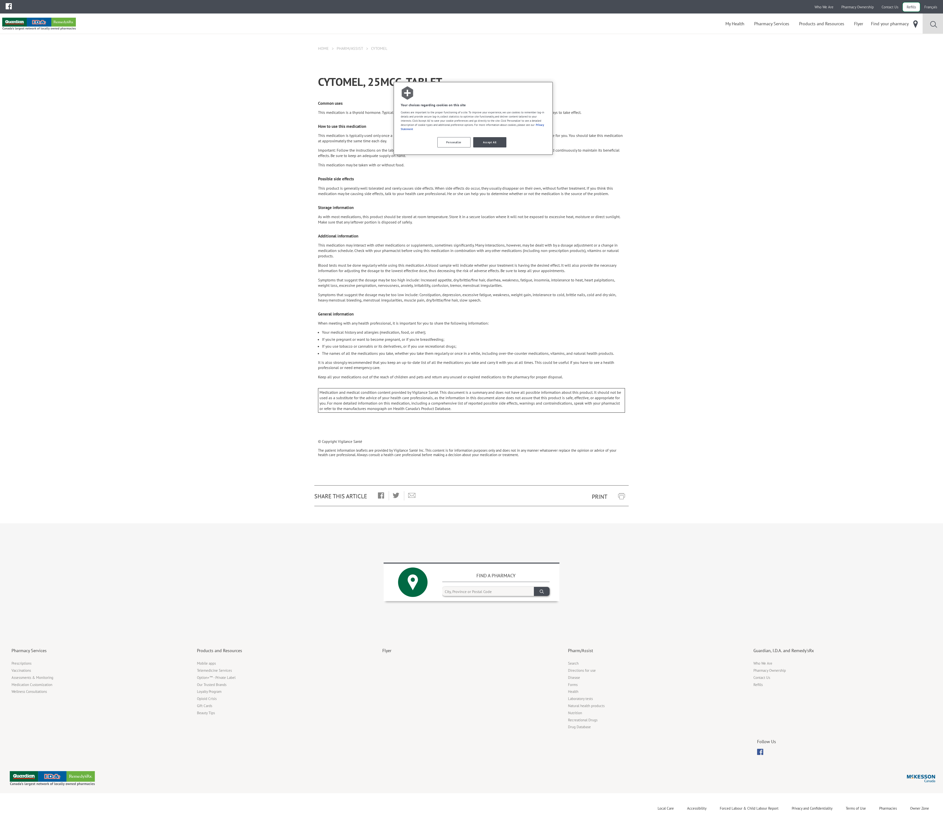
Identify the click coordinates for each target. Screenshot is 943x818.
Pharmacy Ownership (857, 7)
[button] (381, 496)
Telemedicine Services (214, 670)
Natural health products (586, 705)
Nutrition (575, 713)
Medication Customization (32, 684)
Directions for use (582, 670)
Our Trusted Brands (211, 684)
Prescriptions (21, 663)
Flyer (386, 650)
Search (573, 663)
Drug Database (579, 727)
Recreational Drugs (582, 720)
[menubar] (8, 6)
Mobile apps (206, 663)
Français (930, 7)
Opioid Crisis (207, 698)
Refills (911, 7)
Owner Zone (919, 808)
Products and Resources (219, 650)
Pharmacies (888, 808)
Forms (573, 684)
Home (323, 48)
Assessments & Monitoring (32, 677)
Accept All (490, 142)
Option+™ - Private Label (216, 677)
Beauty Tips (206, 713)
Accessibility (697, 808)
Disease (574, 677)
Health (573, 691)
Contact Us (890, 7)
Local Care (666, 808)
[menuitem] (9, 6)
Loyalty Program (209, 691)
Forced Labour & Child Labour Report (749, 808)
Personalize (453, 142)
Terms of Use (856, 808)
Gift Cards (204, 705)
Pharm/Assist (350, 48)
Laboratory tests (580, 698)
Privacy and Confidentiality (812, 808)
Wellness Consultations (29, 691)
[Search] (542, 591)
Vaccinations (21, 670)
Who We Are (824, 7)
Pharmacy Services (29, 650)
